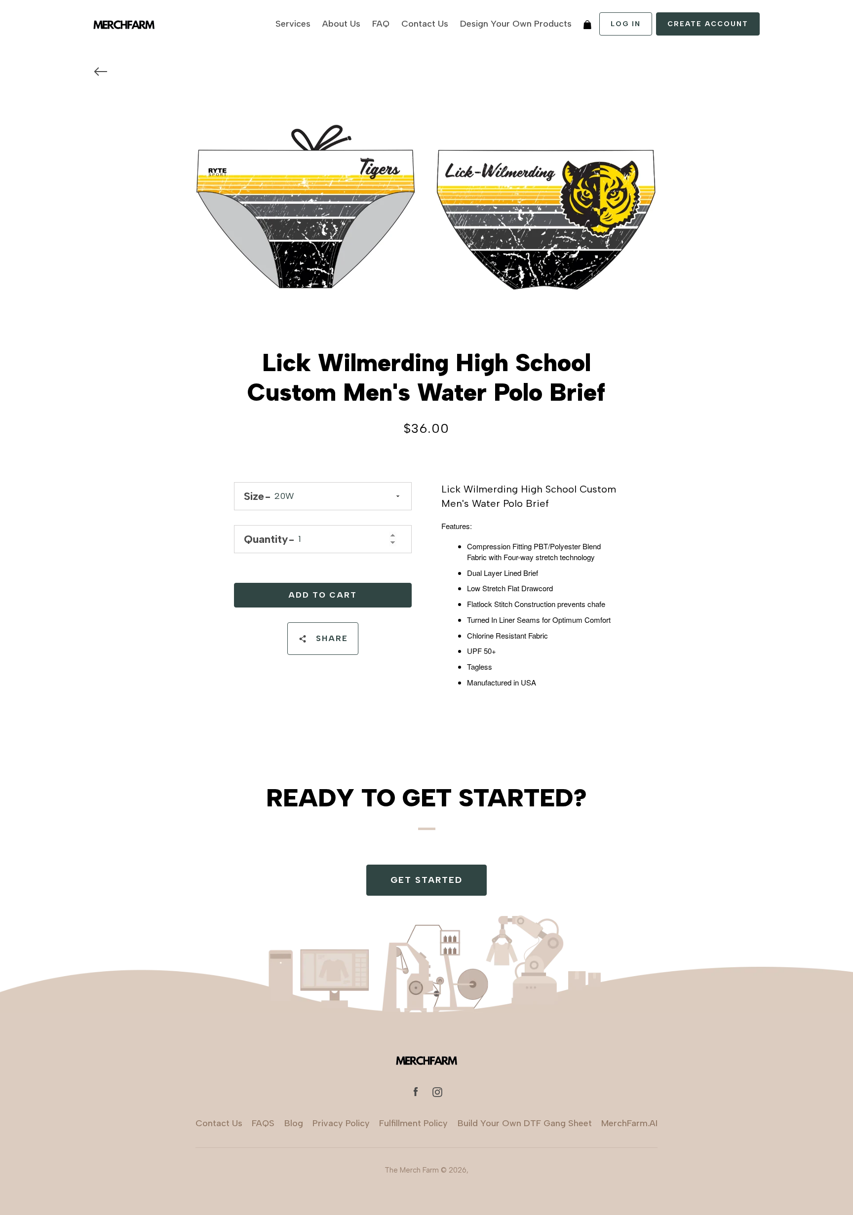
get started (426, 879)
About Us (341, 23)
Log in (626, 24)
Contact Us (424, 23)
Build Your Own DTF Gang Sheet (525, 1123)
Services (292, 23)
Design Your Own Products (516, 23)
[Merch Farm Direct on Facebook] (416, 1091)
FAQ (380, 23)
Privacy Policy (341, 1123)
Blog (293, 1123)
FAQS (263, 1123)
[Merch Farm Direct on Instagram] (437, 1091)
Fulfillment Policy (413, 1123)
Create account (707, 24)
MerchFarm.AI (629, 1123)
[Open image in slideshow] (426, 211)
